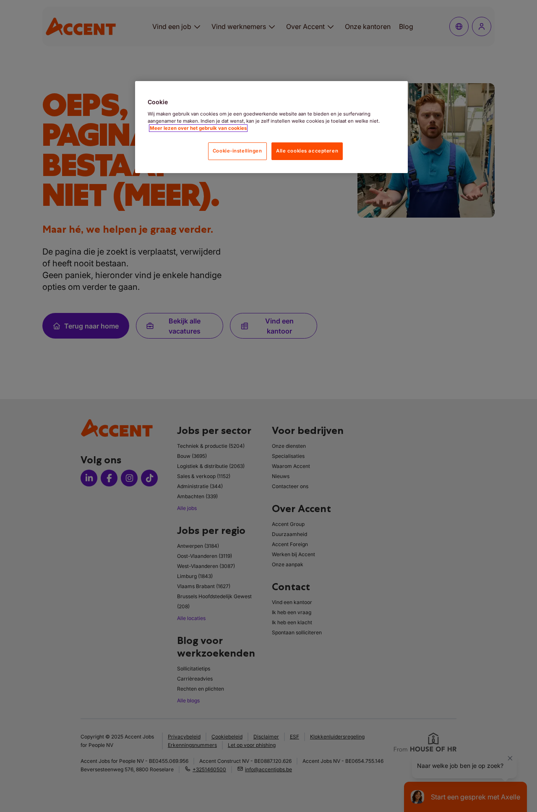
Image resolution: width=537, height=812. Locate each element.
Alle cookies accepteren (307, 151)
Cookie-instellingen (237, 151)
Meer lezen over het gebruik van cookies (198, 128)
